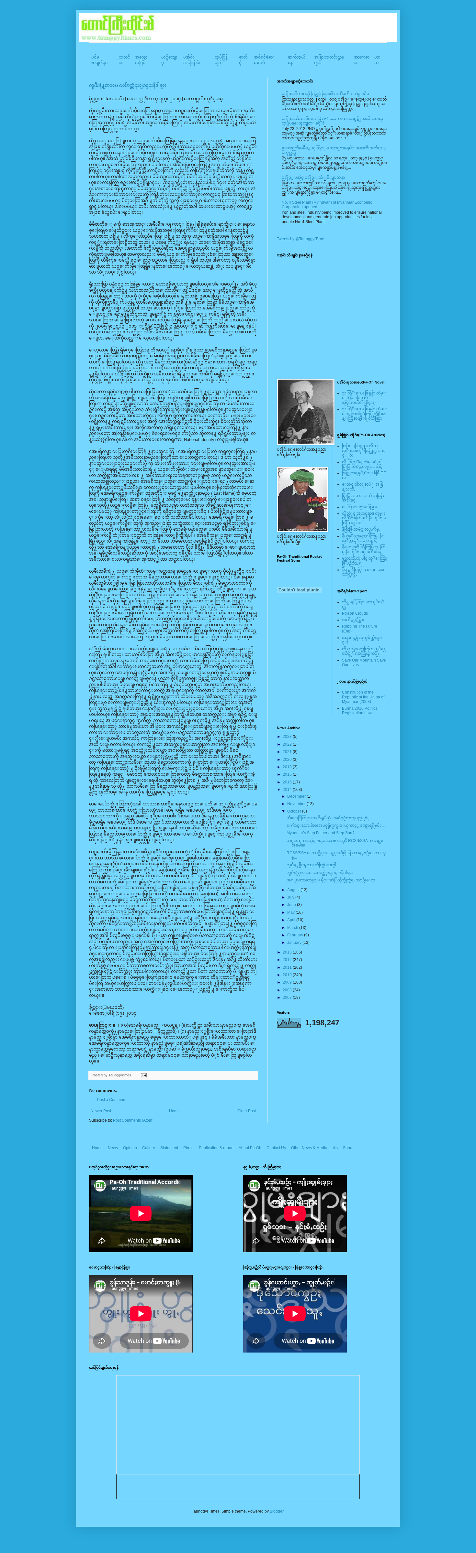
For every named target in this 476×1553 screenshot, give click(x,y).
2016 (288, 774)
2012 (288, 959)
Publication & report (216, 1148)
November (297, 804)
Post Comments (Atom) (133, 1120)
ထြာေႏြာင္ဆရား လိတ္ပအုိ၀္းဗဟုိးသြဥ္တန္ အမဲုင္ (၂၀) (363, 451)
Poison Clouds (355, 613)
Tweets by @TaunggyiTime (300, 239)
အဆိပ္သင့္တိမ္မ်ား (353, 620)
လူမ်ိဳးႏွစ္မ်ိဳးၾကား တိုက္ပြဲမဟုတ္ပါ (311, 865)
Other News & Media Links (314, 1148)
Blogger (276, 1511)
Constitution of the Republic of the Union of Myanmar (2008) (363, 697)
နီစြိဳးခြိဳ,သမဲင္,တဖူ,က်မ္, (361, 529)
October (294, 811)
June (292, 904)
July (291, 897)
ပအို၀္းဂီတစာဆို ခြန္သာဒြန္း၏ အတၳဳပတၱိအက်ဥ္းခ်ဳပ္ (325, 94)
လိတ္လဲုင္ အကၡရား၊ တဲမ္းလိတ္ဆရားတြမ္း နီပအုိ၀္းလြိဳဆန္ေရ (364, 518)
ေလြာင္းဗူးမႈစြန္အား (359, 507)
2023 (288, 736)
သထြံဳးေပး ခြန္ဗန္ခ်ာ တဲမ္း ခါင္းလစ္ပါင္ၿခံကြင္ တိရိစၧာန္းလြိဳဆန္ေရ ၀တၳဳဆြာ (364, 414)
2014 (288, 789)
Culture (148, 1148)
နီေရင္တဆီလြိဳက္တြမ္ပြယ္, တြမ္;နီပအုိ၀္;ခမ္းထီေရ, (363, 549)
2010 (288, 975)
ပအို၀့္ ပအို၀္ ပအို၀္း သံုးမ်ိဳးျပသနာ (313, 177)
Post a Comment (111, 1099)
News (113, 1148)
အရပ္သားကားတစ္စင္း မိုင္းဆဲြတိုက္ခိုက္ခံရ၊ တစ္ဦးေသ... (332, 880)
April (291, 920)
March (293, 927)
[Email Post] (143, 1075)
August (293, 890)
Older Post (246, 1111)
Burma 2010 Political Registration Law (360, 710)
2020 (288, 759)
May (291, 912)
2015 (288, 782)
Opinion (130, 1148)
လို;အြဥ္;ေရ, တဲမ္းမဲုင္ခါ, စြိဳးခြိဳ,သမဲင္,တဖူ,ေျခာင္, (362, 464)
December (297, 796)
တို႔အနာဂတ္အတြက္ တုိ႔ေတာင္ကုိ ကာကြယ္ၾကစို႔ (364, 651)
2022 (288, 744)
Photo (188, 1148)
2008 (288, 990)
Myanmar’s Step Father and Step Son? (321, 833)
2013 (288, 952)
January (294, 942)
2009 (288, 982)
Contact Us (276, 1148)
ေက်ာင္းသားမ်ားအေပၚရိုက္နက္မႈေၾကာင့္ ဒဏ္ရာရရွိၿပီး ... (336, 825)
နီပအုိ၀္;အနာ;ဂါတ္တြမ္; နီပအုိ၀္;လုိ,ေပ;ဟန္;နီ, (363, 538)
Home (174, 1111)
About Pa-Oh (250, 1148)
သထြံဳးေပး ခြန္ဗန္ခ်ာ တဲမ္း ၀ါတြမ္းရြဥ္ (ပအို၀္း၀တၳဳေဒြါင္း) (364, 398)
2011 (288, 967)
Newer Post (101, 1111)
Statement (169, 1148)
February (295, 935)
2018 (288, 767)
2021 (288, 752)
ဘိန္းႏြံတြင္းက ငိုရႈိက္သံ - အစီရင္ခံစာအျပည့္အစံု (328, 818)
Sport (347, 1148)
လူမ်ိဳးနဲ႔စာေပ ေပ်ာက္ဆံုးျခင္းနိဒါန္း (127, 85)
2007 (288, 997)
